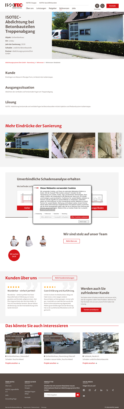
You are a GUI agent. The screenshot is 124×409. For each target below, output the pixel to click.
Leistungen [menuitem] (41, 8)
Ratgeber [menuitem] (53, 8)
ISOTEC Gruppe (31, 3)
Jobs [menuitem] (74, 8)
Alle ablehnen (46, 217)
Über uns (8, 386)
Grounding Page (11, 399)
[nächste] (120, 145)
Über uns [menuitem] (30, 8)
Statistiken (56, 213)
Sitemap (43, 407)
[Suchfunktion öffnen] (102, 6)
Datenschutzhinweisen (47, 210)
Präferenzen (48, 213)
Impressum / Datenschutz (31, 407)
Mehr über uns (71, 241)
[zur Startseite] (14, 5)
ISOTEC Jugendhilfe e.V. (12, 390)
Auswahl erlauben (61, 217)
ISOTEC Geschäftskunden (48, 3)
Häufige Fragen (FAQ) (30, 393)
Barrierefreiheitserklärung (13, 407)
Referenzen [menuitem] (64, 8)
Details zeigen (83, 221)
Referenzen (40, 62)
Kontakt (112, 6)
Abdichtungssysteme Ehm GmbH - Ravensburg (19, 62)
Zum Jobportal (14, 254)
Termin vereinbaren (91, 310)
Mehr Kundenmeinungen (64, 278)
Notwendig (39, 213)
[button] (27, 145)
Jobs (6, 395)
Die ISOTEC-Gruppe (29, 387)
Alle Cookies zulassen (79, 217)
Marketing (64, 213)
